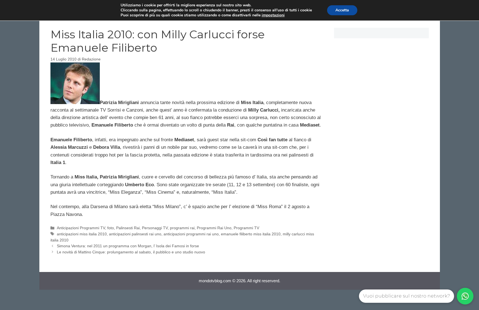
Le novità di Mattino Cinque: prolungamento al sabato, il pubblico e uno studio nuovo (131, 252)
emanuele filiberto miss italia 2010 (251, 234)
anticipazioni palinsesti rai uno (135, 234)
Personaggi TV (155, 228)
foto (110, 228)
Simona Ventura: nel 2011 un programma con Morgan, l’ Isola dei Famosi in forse (128, 246)
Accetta (342, 10)
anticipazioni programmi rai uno (191, 234)
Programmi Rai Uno (214, 228)
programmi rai (182, 228)
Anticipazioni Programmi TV (81, 228)
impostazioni (273, 15)
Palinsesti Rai (128, 228)
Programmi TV (246, 228)
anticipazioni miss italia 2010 (82, 234)
